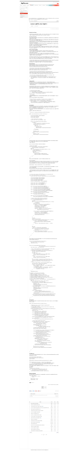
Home (21, 5)
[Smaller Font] (53, 28)
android (32, 382)
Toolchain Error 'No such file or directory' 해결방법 (36, 420)
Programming (31, 5)
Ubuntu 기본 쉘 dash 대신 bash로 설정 (35, 429)
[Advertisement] (24, 23)
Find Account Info (25, 10)
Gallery (49, 5)
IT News (28, 5)
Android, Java (22, 13)
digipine (51, 403)
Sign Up (21, 10)
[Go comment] (56, 28)
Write (57, 432)
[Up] (54, 28)
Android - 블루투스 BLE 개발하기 (34, 403)
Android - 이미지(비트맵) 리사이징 (35, 413)
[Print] (58, 28)
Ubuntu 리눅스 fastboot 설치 (34, 419)
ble (33, 382)
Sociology (44, 5)
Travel (46, 5)
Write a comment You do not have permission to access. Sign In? (40, 395)
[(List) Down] (55, 28)
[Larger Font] (52, 28)
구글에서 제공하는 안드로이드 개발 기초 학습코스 (36, 406)
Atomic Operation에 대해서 (34, 423)
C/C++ (21, 14)
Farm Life (40, 5)
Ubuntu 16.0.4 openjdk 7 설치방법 (35, 426)
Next (46, 434)
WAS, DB (21, 17)
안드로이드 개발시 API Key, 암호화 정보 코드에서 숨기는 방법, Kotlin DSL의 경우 (40, 407)
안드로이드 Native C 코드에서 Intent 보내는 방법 (36, 416)
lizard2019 (52, 407)
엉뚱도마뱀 (52, 423)
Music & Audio (36, 5)
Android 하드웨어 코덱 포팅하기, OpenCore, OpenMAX (37, 410)
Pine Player (24, 5)
